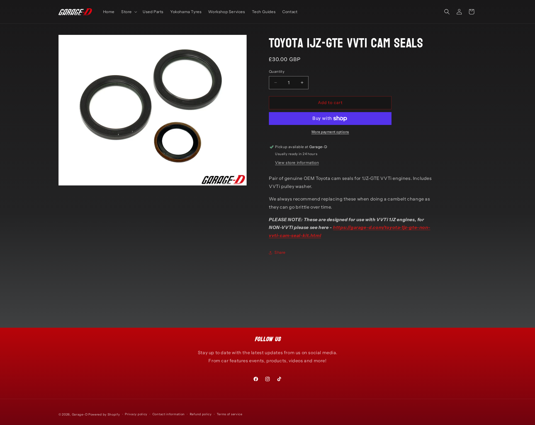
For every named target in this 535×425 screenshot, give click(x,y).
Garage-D (80, 414)
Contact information (168, 414)
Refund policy (201, 414)
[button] (128, 12)
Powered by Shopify (104, 414)
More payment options (330, 132)
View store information (297, 162)
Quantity (276, 71)
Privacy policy (136, 414)
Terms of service (229, 414)
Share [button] (280, 252)
